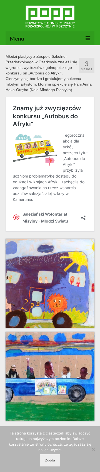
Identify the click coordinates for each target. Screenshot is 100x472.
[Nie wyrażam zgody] (93, 449)
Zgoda (50, 460)
